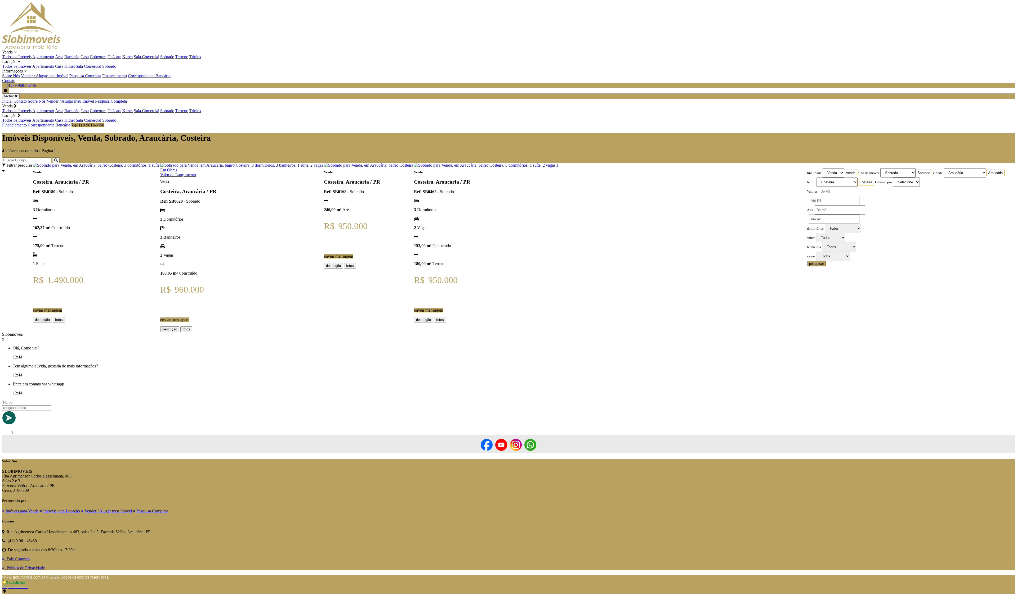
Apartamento (43, 56)
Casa (85, 56)
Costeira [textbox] (865, 182)
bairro (811, 182)
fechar (9, 96)
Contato (8, 80)
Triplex (195, 56)
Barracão (71, 56)
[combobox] (850, 173)
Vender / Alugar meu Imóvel (44, 76)
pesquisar (816, 264)
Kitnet (127, 56)
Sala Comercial (146, 56)
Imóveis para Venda (22, 511)
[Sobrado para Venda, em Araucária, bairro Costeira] (368, 165)
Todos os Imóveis (17, 56)
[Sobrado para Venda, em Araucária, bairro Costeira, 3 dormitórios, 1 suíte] (96, 165)
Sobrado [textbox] (923, 173)
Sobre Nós (11, 76)
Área (59, 56)
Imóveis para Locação (61, 511)
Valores (812, 191)
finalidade (814, 173)
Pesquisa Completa (85, 76)
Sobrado (167, 56)
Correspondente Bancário (149, 76)
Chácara (114, 56)
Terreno (181, 56)
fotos (59, 320)
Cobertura (98, 56)
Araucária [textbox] (995, 173)
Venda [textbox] (850, 173)
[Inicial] (31, 47)
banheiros (814, 247)
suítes (811, 238)
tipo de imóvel (868, 173)
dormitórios (815, 228)
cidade (938, 173)
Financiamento (114, 76)
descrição (42, 320)
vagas (811, 256)
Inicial (7, 101)
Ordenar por (883, 182)
